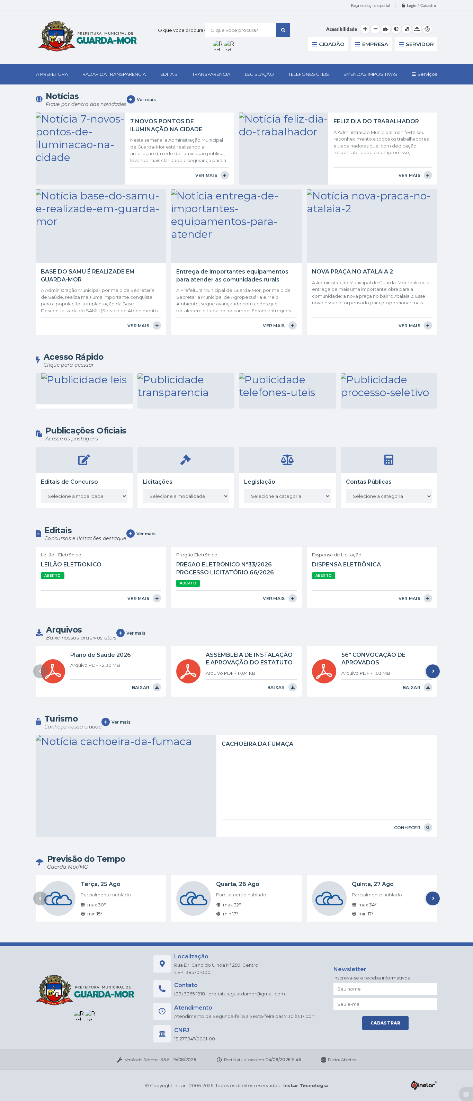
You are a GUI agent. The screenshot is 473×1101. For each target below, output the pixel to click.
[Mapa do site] (416, 29)
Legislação (259, 481)
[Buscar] (283, 30)
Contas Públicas (369, 481)
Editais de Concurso (69, 481)
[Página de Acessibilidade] (427, 29)
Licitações (157, 481)
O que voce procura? (181, 30)
